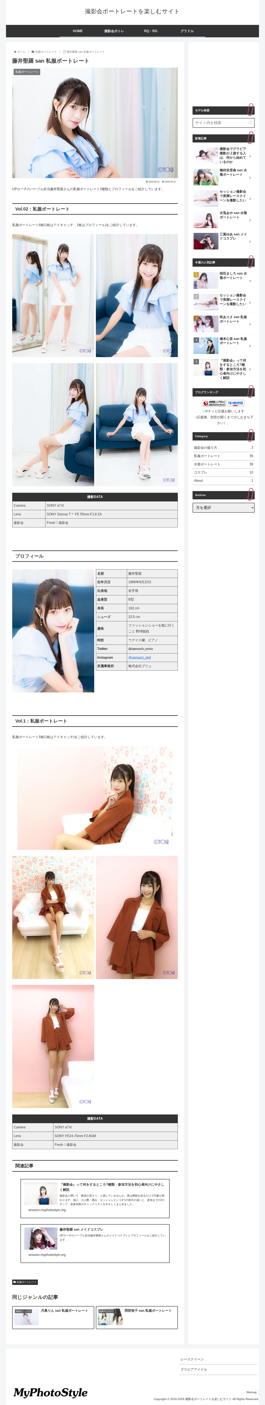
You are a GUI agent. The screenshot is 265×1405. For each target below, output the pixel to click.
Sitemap (251, 1392)
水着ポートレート (223, 464)
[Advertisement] (224, 72)
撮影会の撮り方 (223, 447)
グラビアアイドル (194, 1369)
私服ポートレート (27, 1282)
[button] (250, 122)
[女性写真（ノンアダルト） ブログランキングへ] (214, 405)
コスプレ (223, 472)
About (223, 480)
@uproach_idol (139, 657)
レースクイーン (192, 1359)
